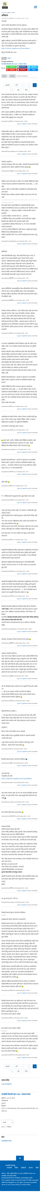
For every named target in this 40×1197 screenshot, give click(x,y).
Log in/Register (6, 1084)
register (12, 76)
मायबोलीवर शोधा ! (6, 1141)
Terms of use (5, 1184)
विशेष (16, 1167)
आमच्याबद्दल (25, 1178)
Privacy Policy (15, 1184)
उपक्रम (9, 58)
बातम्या (31, 1167)
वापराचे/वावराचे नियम (7, 1178)
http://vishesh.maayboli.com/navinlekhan (15, 48)
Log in (4, 76)
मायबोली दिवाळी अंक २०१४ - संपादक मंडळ (13, 64)
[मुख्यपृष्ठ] (5, 4)
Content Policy (26, 1184)
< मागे (16, 85)
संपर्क (30, 1178)
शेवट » (26, 90)
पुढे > (18, 90)
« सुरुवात (7, 85)
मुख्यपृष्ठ (8, 13)
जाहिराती (23, 1167)
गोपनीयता (18, 1178)
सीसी (37, 1167)
